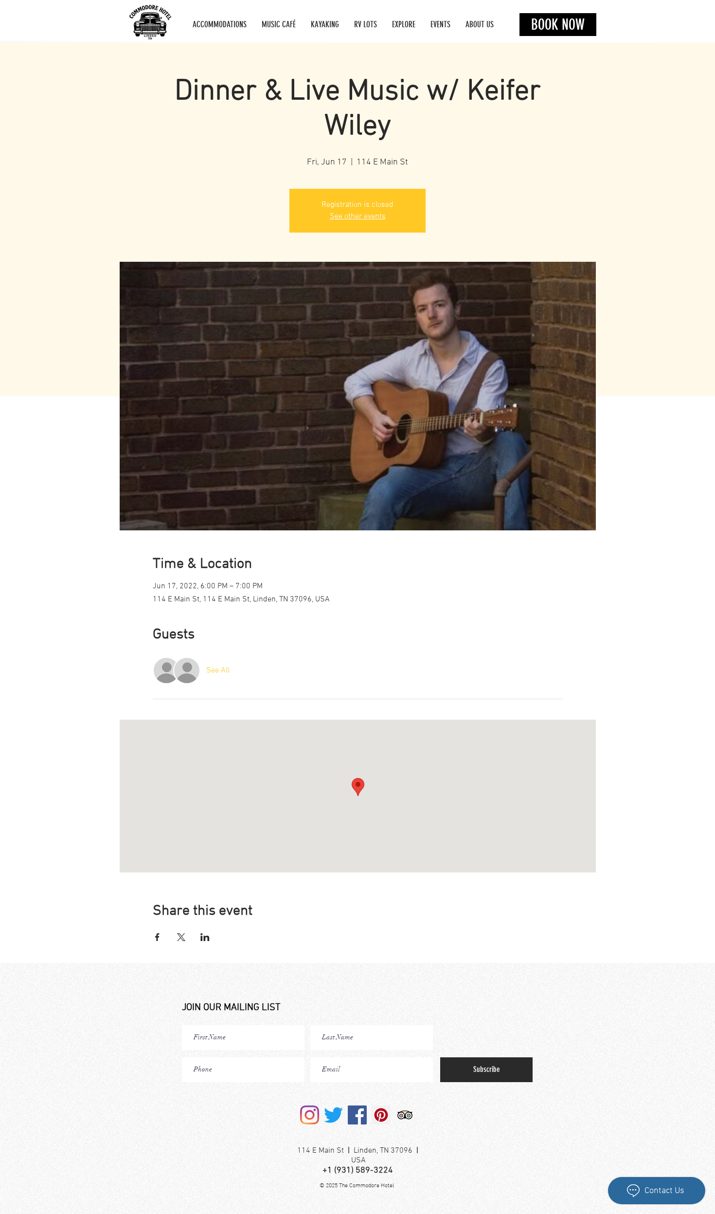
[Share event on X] (181, 937)
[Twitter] (333, 1114)
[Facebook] (357, 1114)
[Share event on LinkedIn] (205, 937)
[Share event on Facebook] (157, 937)
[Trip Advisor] (404, 1114)
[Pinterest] (381, 1114)
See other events (358, 216)
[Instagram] (309, 1114)
